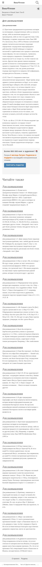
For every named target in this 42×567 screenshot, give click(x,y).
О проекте (15, 558)
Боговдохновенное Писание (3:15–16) (15, 564)
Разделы (24, 558)
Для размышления (12, 186)
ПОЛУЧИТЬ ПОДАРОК (15, 165)
